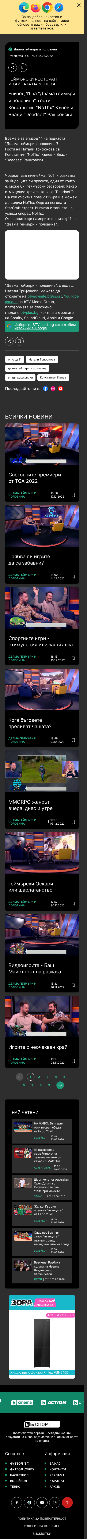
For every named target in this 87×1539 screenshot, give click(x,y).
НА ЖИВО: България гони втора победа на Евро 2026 (49, 1127)
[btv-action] (45, 1402)
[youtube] (42, 1502)
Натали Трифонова (42, 359)
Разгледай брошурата (44, 1303)
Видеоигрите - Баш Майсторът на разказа (34, 968)
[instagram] (54, 1502)
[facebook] (16, 1502)
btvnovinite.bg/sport (44, 296)
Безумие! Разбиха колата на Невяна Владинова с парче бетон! (47, 1268)
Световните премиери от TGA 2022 (34, 478)
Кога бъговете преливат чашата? (30, 723)
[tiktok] (29, 1502)
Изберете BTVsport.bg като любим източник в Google (45, 326)
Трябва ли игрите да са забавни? (29, 560)
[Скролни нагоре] (67, 1502)
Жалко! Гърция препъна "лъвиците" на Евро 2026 (48, 1210)
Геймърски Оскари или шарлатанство (30, 887)
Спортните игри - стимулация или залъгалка (40, 641)
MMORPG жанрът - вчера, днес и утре (30, 805)
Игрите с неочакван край (38, 1047)
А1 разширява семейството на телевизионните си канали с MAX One (47, 1155)
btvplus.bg (29, 312)
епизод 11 (14, 359)
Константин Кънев (53, 377)
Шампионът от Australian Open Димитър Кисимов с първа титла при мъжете (51, 1185)
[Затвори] (78, 5)
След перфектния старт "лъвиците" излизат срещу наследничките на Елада (51, 1238)
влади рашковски (20, 377)
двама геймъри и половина (27, 368)
